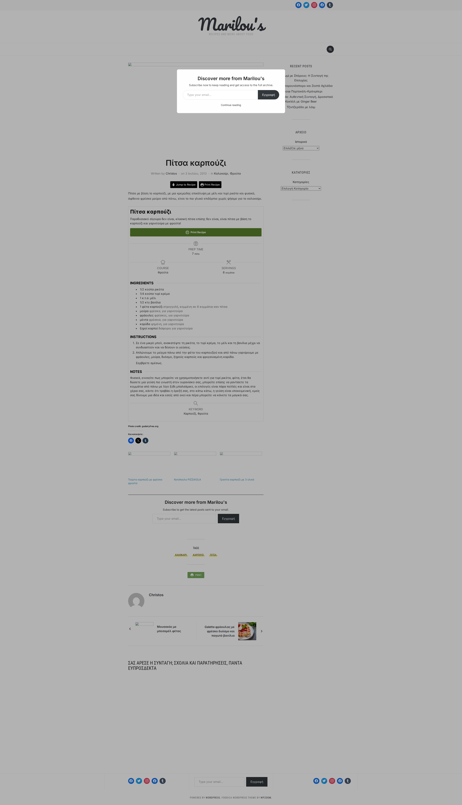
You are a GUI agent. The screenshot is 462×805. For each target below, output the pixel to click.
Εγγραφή (268, 95)
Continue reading (231, 104)
